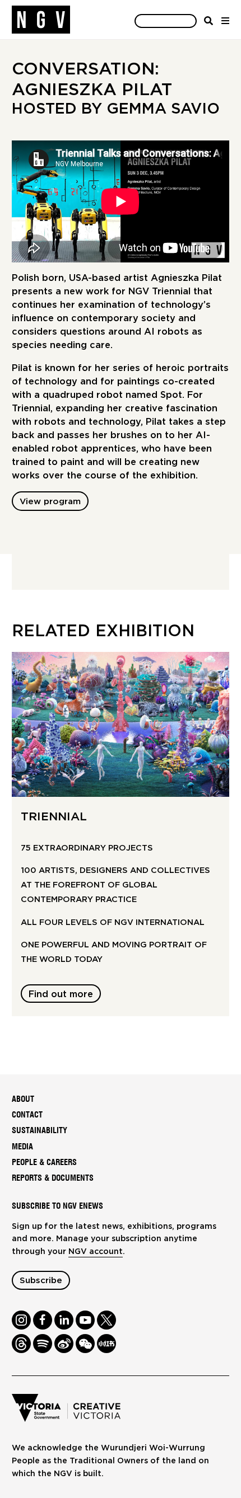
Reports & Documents (53, 1178)
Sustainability (39, 1130)
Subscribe (41, 1280)
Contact (27, 1115)
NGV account (95, 1252)
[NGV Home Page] (41, 20)
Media (22, 1147)
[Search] (208, 20)
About (23, 1099)
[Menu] (224, 21)
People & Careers (44, 1162)
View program (50, 501)
